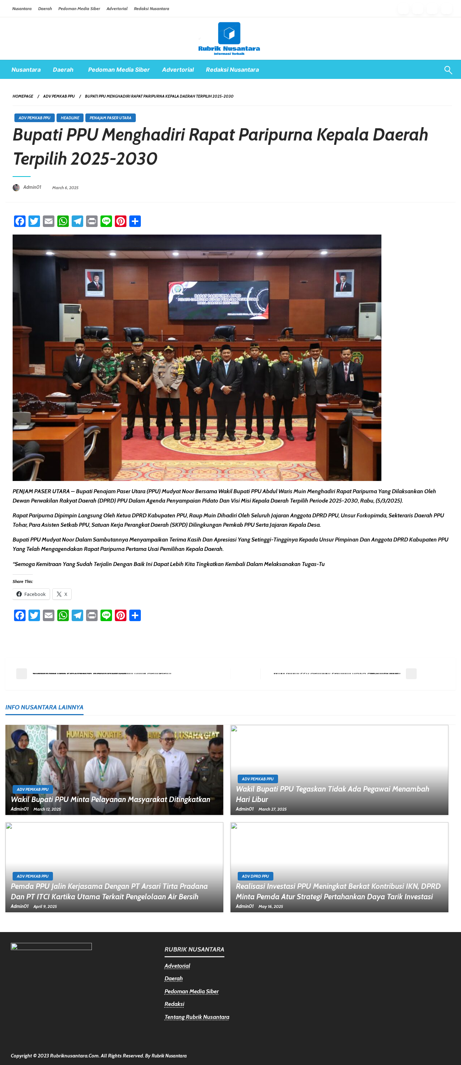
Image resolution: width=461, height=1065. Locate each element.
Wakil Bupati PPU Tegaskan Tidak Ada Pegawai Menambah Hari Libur (332, 794)
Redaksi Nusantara (151, 8)
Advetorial (177, 965)
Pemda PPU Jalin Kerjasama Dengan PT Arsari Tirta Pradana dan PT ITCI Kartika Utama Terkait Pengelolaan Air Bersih (109, 891)
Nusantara (22, 8)
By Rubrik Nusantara (166, 1056)
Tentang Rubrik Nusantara (197, 1016)
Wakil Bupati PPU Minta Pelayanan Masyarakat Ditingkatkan (110, 799)
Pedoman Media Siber (79, 8)
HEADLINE (70, 117)
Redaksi (174, 1004)
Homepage (23, 96)
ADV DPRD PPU (255, 876)
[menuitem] (26, 69)
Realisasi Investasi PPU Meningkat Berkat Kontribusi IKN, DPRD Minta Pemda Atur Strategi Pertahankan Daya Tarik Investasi (338, 891)
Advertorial (117, 8)
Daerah (45, 8)
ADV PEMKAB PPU (59, 96)
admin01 (32, 187)
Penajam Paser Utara (110, 117)
